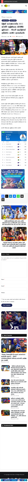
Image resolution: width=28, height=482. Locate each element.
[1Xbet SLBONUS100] (14, 480)
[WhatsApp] (18, 196)
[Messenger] (14, 196)
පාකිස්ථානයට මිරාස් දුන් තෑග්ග (10, 1)
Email (3, 286)
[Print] (3, 199)
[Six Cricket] (10, 5)
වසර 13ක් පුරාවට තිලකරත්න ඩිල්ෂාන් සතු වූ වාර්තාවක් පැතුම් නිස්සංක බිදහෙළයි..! (18, 382)
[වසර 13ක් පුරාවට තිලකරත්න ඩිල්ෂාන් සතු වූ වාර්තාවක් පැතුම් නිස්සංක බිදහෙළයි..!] (5, 382)
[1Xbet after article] (14, 179)
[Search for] (26, 6)
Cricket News (9, 17)
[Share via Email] (22, 196)
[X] (6, 196)
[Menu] (2, 6)
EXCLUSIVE (13, 20)
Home (4, 17)
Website (3, 292)
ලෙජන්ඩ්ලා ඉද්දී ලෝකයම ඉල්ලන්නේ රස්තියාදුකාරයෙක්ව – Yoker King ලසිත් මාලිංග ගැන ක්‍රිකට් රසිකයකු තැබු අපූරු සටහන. (18, 391)
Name (3, 279)
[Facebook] (3, 196)
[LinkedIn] (10, 196)
